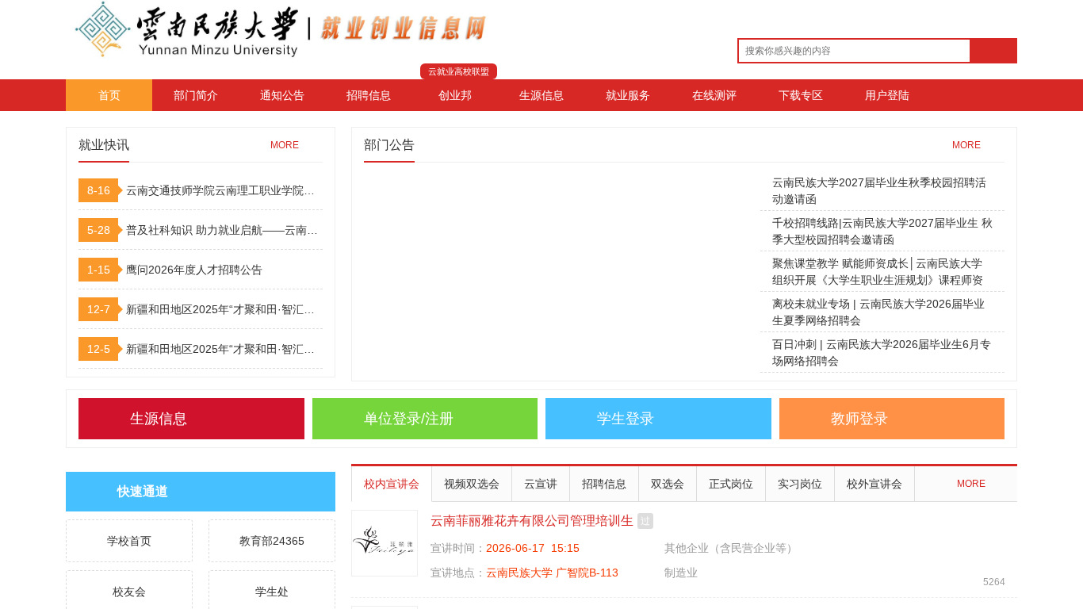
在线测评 (714, 95)
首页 (109, 95)
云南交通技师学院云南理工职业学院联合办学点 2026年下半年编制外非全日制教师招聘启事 (224, 190)
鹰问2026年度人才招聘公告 (194, 269)
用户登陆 (887, 95)
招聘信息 (368, 95)
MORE (284, 145)
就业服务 (628, 95)
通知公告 (282, 95)
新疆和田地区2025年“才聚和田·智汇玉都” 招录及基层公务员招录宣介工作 (224, 309)
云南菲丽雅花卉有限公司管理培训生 (532, 520)
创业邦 (455, 95)
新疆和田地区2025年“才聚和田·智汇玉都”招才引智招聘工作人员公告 (224, 349)
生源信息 (541, 95)
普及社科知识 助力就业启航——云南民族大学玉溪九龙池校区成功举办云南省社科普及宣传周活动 (224, 230)
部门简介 (196, 95)
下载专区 (801, 95)
